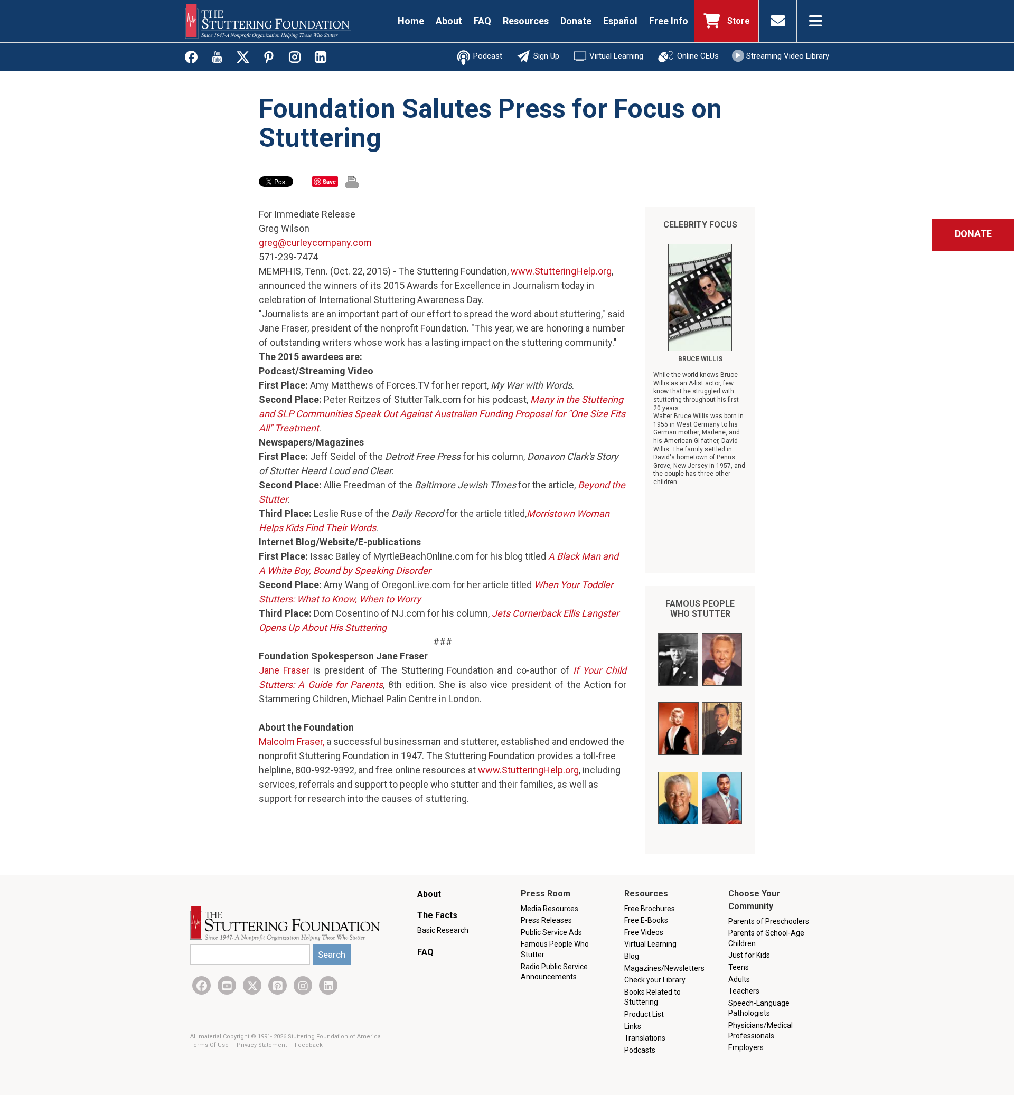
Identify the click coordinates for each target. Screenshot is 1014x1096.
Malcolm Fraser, (291, 741)
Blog (631, 956)
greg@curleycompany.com (315, 242)
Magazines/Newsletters (664, 968)
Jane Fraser (284, 670)
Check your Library (655, 980)
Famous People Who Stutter (700, 609)
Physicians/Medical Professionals (760, 1030)
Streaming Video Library (787, 56)
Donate (576, 20)
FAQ (482, 20)
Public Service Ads (551, 932)
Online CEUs (698, 56)
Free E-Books (646, 920)
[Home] (268, 21)
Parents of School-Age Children (766, 938)
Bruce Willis (700, 359)
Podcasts (639, 1050)
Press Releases (546, 920)
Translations (644, 1038)
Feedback (309, 1045)
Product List (644, 1014)
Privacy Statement (262, 1045)
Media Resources (549, 908)
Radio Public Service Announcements (554, 971)
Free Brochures (649, 908)
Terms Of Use (210, 1045)
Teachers (743, 991)
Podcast (487, 56)
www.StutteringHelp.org (561, 271)
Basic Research (442, 930)
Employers (746, 1047)
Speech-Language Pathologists (759, 1008)
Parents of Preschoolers (768, 921)
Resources (526, 20)
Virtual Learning (616, 56)
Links (632, 1026)
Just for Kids (749, 955)
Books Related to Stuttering (652, 997)
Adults (739, 979)
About (449, 20)
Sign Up (546, 56)
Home (411, 20)
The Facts (437, 915)
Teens (738, 967)
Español (620, 20)
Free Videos (643, 932)
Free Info (668, 20)
